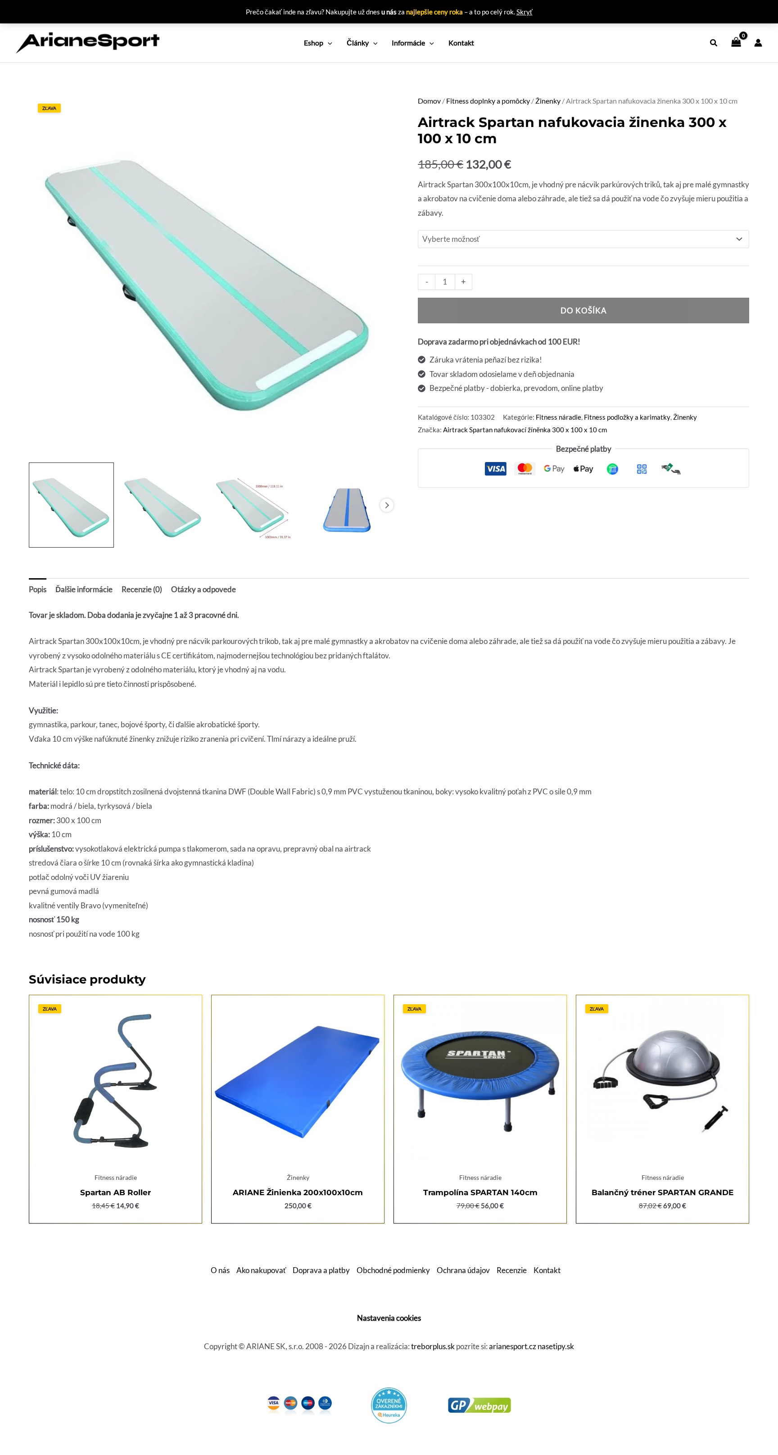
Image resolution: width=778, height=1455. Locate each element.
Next (387, 505)
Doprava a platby (321, 1270)
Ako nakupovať (261, 1270)
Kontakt (547, 1270)
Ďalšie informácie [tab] (84, 589)
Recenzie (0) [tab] (142, 589)
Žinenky (548, 101)
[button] (327, 43)
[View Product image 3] (255, 505)
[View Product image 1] (71, 505)
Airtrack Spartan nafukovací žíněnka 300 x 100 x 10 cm (525, 430)
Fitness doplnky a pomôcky (488, 101)
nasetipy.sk (556, 1346)
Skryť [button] (524, 12)
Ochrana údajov (463, 1270)
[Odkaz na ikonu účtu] (758, 43)
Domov (429, 101)
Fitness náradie (558, 417)
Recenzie (512, 1270)
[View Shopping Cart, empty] (736, 42)
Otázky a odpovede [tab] (203, 589)
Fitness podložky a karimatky (627, 417)
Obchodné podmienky (393, 1270)
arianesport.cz (512, 1346)
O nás (220, 1270)
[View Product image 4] (346, 505)
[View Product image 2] (163, 505)
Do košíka (584, 310)
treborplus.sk (433, 1346)
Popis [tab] (37, 589)
